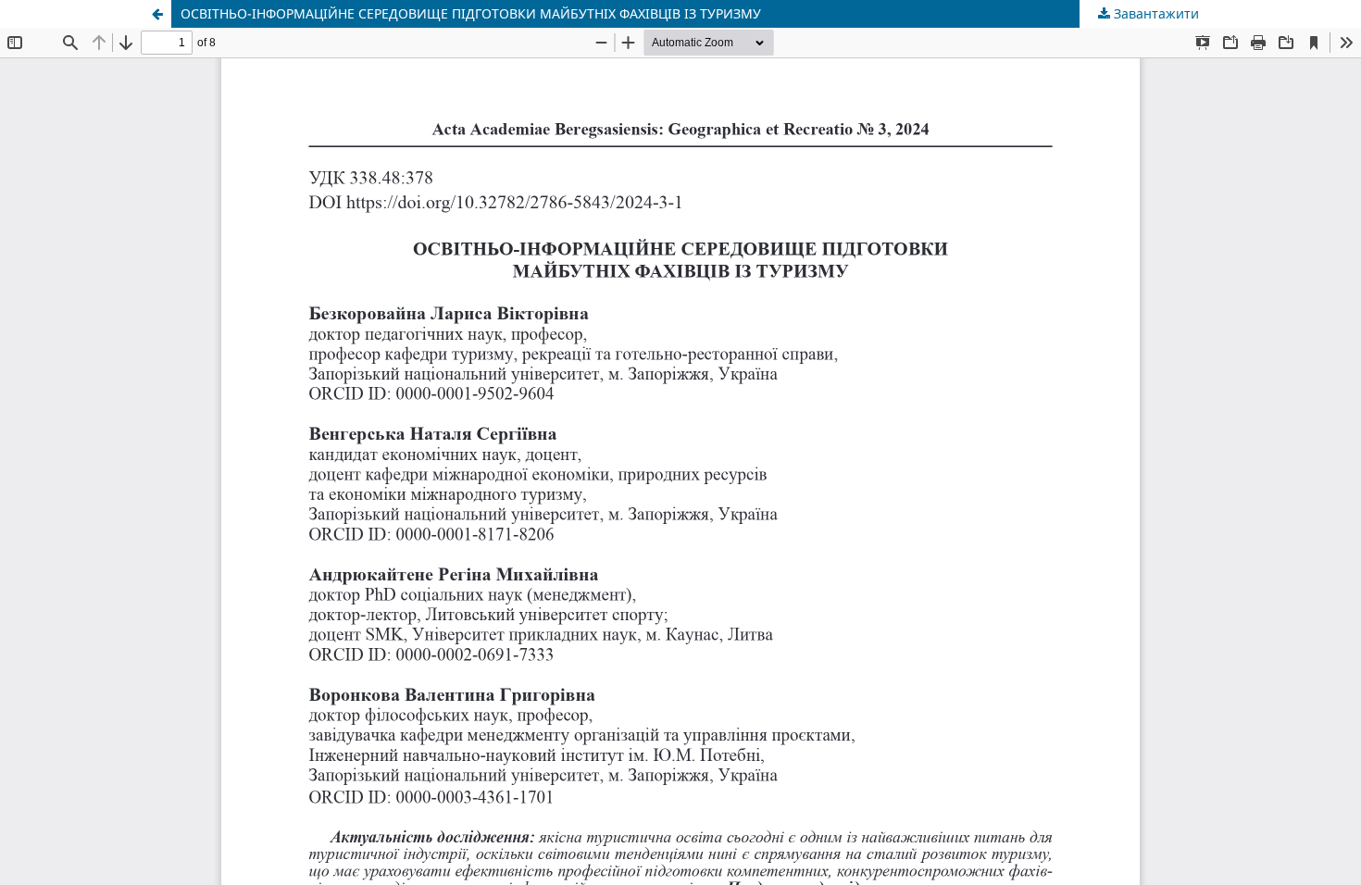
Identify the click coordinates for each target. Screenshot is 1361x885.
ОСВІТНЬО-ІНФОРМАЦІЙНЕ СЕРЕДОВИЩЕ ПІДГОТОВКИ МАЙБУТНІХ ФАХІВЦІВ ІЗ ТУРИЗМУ (471, 13)
